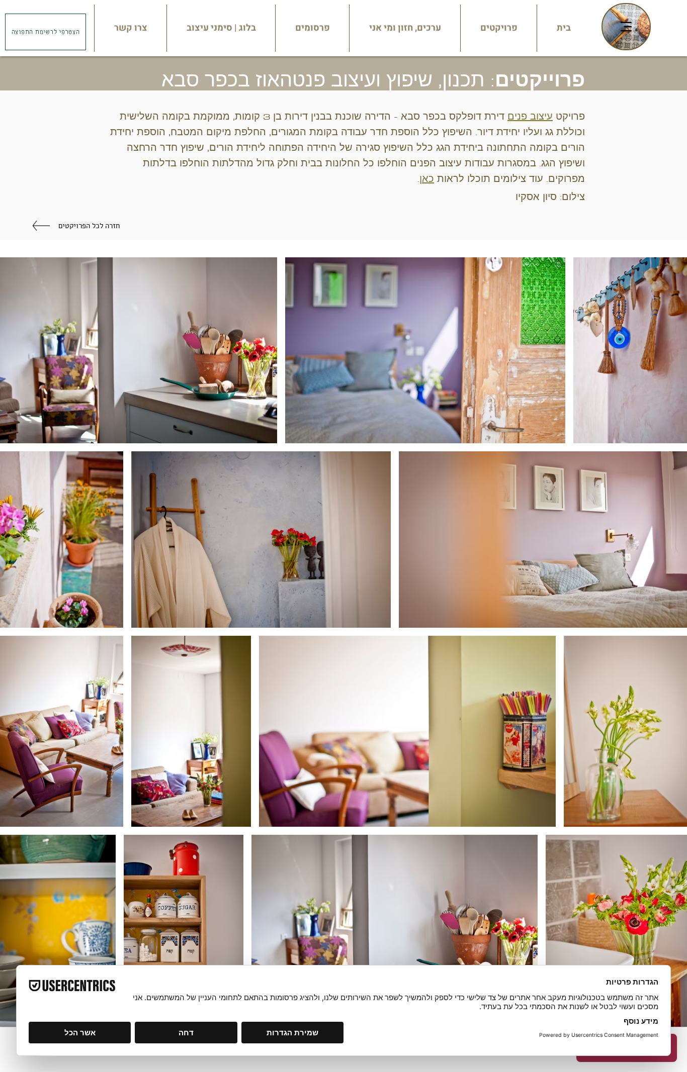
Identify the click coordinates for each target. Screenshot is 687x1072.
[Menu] (626, 26)
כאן (426, 178)
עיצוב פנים (530, 116)
